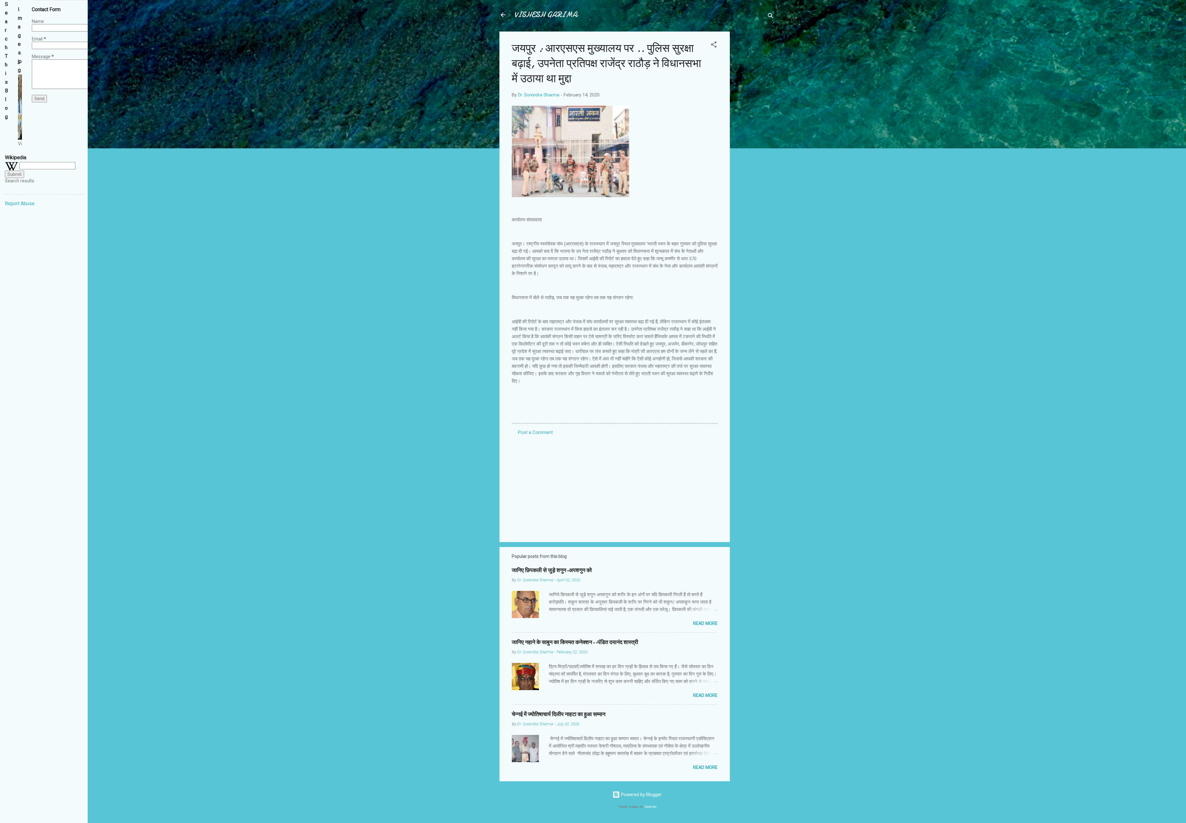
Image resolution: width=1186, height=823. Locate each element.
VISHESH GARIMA (545, 15)
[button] (713, 45)
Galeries (650, 807)
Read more (705, 623)
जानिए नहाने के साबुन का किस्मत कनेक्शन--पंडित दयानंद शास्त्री (575, 642)
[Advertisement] (754, 124)
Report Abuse (20, 203)
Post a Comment (535, 432)
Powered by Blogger (641, 794)
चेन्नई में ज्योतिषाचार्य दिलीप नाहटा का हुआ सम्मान (558, 714)
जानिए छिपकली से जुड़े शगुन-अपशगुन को (552, 570)
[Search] (770, 16)
